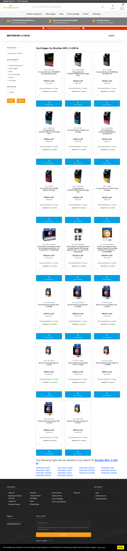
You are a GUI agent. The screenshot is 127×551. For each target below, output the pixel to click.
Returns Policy (56, 493)
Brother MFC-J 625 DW (108, 470)
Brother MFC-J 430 (107, 468)
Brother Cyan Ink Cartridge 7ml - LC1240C (49, 364)
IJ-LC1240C (79, 128)
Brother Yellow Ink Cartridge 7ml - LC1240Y (78, 422)
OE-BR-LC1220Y (50, 419)
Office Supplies (51, 14)
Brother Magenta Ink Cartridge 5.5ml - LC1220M (78, 364)
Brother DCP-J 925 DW (86, 468)
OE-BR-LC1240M (108, 360)
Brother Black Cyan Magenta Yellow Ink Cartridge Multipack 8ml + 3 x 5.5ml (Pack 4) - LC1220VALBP (49, 248)
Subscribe (63, 535)
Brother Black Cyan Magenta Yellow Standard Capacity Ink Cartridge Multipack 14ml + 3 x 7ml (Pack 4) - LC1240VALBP (78, 249)
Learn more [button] (101, 547)
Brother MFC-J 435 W (65, 470)
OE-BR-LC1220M (79, 360)
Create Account (101, 496)
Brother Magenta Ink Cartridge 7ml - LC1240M (107, 364)
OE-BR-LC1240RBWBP (108, 244)
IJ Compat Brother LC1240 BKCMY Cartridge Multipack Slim (49, 73)
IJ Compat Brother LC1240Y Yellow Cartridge (107, 189)
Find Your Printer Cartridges (35, 497)
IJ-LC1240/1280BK (79, 69)
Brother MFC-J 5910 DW (87, 470)
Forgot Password (101, 499)
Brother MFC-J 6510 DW (43, 473)
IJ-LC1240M (50, 186)
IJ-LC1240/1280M (108, 128)
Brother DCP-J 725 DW (65, 468)
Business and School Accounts (15, 497)
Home (32, 501)
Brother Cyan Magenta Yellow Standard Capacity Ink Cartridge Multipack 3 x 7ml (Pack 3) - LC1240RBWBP (107, 249)
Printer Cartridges (73, 14)
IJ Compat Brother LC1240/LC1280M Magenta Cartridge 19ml (107, 132)
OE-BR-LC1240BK (50, 302)
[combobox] (67, 7)
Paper (61, 14)
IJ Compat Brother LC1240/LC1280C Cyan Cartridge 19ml (49, 132)
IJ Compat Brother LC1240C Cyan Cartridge (78, 131)
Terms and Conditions (59, 502)
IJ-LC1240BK (108, 69)
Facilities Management (34, 14)
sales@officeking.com (14, 524)
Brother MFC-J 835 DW (65, 475)
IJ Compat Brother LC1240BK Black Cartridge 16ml (107, 73)
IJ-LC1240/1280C (50, 128)
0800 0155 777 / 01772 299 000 (16, 1)
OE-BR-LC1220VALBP (50, 244)
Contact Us (12, 501)
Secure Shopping (57, 499)
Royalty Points (57, 496)
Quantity (50, 91)
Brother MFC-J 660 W (65, 473)
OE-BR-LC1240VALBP (79, 244)
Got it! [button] (121, 547)
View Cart (77, 493)
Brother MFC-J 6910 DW (109, 473)
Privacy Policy (34, 504)
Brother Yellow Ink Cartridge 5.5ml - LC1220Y (49, 422)
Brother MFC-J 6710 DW (87, 473)
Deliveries (33, 493)
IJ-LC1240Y (108, 186)
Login (97, 493)
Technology (96, 14)
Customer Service (14, 504)
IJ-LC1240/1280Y (79, 186)
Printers (86, 14)
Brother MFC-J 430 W (43, 470)
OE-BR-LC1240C (50, 360)
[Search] (102, 7)
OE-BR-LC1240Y (79, 419)
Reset (21, 101)
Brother (11, 92)
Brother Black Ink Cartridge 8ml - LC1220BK (78, 305)
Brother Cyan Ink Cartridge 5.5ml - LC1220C (107, 305)
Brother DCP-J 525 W (43, 468)
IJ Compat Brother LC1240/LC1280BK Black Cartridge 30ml (78, 73)
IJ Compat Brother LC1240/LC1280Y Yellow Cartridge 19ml (78, 190)
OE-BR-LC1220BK (79, 302)
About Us (11, 493)
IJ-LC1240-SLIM (50, 69)
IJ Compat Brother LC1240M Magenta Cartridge (49, 189)
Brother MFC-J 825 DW (43, 475)
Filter (11, 101)
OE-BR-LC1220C (108, 302)
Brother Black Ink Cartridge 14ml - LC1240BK (49, 305)
